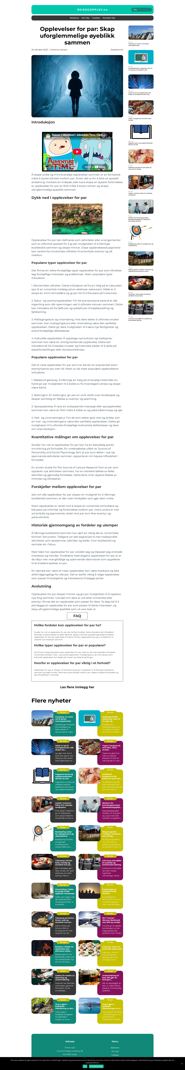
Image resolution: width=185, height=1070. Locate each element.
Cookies (96, 18)
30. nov (63, 885)
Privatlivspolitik (96, 1066)
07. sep (63, 942)
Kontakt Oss (109, 18)
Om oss (85, 18)
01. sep (110, 942)
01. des (110, 856)
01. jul (63, 971)
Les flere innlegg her (77, 687)
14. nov (63, 913)
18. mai (110, 712)
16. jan (110, 798)
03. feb (63, 798)
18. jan (63, 1000)
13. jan (63, 827)
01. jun (63, 712)
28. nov (110, 885)
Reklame (74, 18)
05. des (63, 856)
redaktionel (117, 49)
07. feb (110, 770)
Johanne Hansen (58, 49)
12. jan (110, 827)
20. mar (63, 770)
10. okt (110, 913)
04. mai (63, 741)
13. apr (110, 741)
